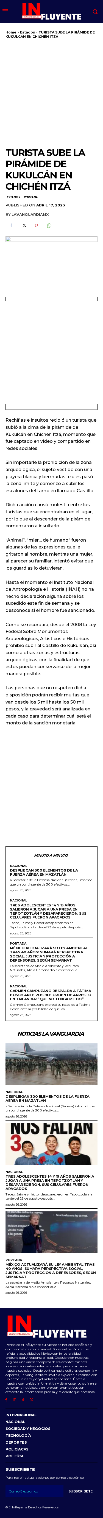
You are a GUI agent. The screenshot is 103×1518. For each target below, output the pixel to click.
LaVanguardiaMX (30, 214)
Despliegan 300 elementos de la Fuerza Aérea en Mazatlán (44, 872)
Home (10, 32)
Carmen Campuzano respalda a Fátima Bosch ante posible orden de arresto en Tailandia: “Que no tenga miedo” (50, 994)
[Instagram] (15, 1400)
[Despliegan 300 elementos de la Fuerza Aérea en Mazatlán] (51, 1064)
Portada (31, 197)
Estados (27, 32)
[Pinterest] (36, 225)
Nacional (18, 866)
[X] (23, 225)
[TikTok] (23, 1400)
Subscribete (80, 1491)
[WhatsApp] (48, 225)
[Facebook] (10, 225)
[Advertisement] (51, 92)
